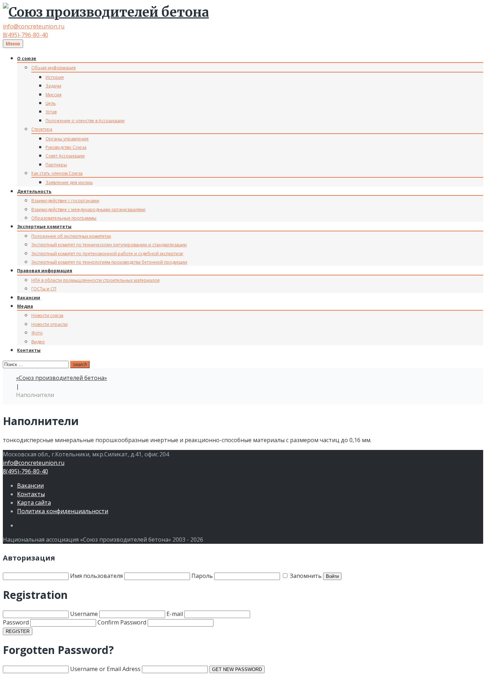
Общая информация (53, 68)
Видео (38, 342)
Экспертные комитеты (44, 227)
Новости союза (47, 315)
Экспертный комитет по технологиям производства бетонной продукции (109, 262)
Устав (51, 112)
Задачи (53, 86)
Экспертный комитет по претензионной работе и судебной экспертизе (107, 254)
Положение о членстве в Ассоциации (85, 121)
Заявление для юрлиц (69, 182)
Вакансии (28, 298)
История (55, 77)
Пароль (202, 576)
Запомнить (305, 576)
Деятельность (34, 191)
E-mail (175, 614)
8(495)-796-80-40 (25, 35)
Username (84, 614)
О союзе (26, 58)
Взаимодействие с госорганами (65, 201)
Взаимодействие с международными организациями (88, 209)
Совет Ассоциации (65, 156)
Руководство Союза (66, 147)
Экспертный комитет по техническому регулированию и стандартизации (109, 245)
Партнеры (56, 165)
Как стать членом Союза (57, 173)
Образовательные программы (63, 218)
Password (16, 622)
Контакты (29, 350)
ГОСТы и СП (43, 289)
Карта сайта (34, 502)
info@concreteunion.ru (33, 26)
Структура (41, 129)
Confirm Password (121, 622)
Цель (51, 103)
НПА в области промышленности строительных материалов (95, 280)
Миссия (54, 95)
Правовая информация (44, 271)
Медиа (25, 306)
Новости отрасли (49, 324)
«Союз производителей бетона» (61, 378)
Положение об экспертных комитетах (71, 236)
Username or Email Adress (105, 669)
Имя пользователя (96, 576)
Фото (37, 333)
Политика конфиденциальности (62, 511)
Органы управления (67, 139)
